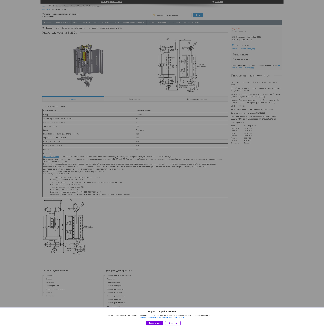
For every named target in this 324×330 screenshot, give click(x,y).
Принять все (154, 323)
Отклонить (173, 323)
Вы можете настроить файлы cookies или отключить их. (161, 317)
